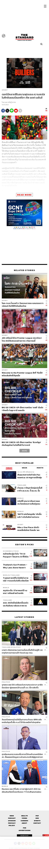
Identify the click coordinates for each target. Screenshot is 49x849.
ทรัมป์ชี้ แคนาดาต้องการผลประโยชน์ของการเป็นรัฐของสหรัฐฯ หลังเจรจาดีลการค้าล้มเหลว (30, 502)
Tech (16, 551)
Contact (37, 823)
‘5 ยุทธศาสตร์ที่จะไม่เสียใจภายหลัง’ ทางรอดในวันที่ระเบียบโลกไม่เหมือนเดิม (16, 579)
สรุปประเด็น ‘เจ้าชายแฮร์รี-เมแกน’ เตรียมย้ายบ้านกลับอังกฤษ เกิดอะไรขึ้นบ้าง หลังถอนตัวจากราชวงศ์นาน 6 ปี (15, 591)
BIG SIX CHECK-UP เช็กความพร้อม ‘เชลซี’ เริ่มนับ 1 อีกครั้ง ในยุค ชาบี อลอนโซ (22, 409)
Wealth (24, 815)
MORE (24, 450)
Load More (24, 797)
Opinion (12, 820)
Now (37, 818)
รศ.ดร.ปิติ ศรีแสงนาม (25, 472)
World (20, 498)
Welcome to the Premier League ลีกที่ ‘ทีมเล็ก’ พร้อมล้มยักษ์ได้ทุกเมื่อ (22, 374)
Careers (24, 820)
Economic (7, 551)
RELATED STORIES (24, 270)
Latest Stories (24, 617)
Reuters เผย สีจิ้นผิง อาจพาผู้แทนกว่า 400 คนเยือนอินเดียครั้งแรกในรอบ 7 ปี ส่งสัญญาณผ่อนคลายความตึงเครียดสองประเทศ (21, 790)
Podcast (12, 818)
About (24, 823)
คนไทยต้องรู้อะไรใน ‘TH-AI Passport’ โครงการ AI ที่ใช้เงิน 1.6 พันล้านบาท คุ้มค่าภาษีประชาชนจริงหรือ (15, 555)
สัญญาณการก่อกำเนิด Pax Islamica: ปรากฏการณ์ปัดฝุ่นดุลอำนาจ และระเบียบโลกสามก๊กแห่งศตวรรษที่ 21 (29, 476)
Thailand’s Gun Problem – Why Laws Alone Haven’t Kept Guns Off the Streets (15, 566)
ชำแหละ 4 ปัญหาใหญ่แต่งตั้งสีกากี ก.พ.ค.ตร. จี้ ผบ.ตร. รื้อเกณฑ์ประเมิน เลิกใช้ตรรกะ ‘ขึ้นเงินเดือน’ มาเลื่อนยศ (29, 489)
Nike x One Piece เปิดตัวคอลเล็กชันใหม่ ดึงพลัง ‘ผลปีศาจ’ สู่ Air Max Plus (28, 528)
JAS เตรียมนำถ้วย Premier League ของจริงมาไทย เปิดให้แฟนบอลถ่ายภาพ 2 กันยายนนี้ (22, 339)
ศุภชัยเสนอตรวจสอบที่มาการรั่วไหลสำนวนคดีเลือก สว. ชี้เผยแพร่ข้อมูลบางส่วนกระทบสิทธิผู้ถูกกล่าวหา (22, 755)
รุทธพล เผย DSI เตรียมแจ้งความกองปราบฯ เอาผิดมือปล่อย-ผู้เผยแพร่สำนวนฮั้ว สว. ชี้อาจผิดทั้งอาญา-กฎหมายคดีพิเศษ (22, 686)
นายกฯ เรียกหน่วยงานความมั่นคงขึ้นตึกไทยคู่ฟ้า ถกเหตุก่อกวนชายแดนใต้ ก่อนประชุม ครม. (22, 651)
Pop (37, 815)
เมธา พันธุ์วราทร (10, 102)
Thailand (21, 485)
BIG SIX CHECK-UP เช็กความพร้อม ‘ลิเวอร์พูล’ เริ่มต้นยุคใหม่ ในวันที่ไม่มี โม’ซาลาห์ (21, 443)
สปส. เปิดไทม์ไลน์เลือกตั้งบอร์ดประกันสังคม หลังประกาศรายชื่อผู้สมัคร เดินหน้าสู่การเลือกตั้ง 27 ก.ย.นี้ (15, 604)
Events (37, 820)
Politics (16, 647)
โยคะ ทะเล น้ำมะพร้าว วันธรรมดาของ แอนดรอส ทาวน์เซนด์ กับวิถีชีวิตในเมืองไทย (22, 304)
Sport (5, 90)
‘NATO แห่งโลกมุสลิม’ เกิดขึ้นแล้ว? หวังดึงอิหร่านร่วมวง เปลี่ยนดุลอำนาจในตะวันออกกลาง (29, 515)
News (12, 815)
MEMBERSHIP (24, 835)
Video (24, 818)
